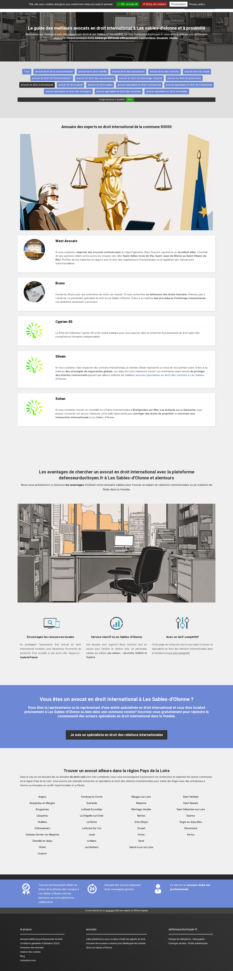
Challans (42, 822)
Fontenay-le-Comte (92, 796)
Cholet (42, 847)
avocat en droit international (37, 84)
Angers (42, 796)
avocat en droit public (100, 84)
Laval (92, 834)
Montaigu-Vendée (141, 809)
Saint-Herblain (191, 796)
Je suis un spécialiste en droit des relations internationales (116, 735)
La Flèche (92, 822)
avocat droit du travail (197, 71)
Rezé (141, 841)
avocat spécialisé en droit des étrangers (68, 91)
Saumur (190, 815)
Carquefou (42, 815)
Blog (22, 956)
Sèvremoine (190, 828)
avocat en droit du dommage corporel (140, 78)
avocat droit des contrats (164, 71)
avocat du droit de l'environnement (51, 78)
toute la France (28, 657)
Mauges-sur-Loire (141, 796)
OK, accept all (129, 4)
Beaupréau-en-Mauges (42, 803)
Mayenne (141, 803)
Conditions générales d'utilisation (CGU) (40, 943)
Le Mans (91, 841)
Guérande (91, 803)
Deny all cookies (155, 4)
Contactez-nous (28, 960)
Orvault (141, 828)
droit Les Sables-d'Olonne (99, 947)
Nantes (141, 815)
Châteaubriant (42, 828)
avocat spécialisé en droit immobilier (166, 91)
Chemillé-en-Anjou (42, 841)
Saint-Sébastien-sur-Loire (191, 809)
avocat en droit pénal (70, 84)
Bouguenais (42, 809)
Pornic (141, 834)
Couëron (42, 853)
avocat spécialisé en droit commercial (139, 84)
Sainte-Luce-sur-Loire (141, 847)
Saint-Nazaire (190, 803)
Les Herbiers (92, 847)
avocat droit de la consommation (54, 71)
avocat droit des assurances (128, 71)
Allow (130, 99)
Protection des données (32, 947)
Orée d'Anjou (141, 822)
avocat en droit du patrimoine (184, 78)
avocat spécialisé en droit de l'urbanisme (189, 84)
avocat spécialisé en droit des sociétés (118, 91)
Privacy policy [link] (197, 4)
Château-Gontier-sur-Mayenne (42, 834)
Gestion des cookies (30, 952)
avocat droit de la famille (92, 71)
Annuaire (24, 939)
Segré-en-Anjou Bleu (191, 822)
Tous (27, 71)
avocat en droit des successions (95, 78)
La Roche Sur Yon (91, 828)
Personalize (178, 4)
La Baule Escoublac (91, 809)
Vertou (190, 834)
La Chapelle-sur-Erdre (92, 815)
